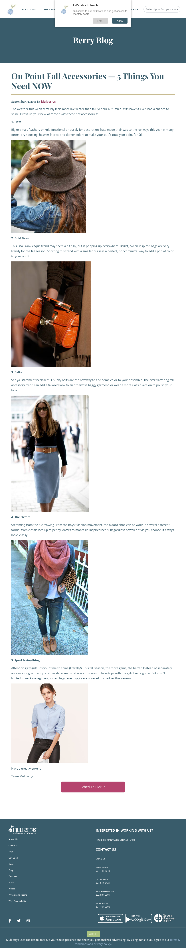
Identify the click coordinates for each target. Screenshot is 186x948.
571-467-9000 (103, 906)
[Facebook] (10, 921)
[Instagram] (28, 921)
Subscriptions (53, 9)
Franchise (131, 9)
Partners (13, 876)
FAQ (11, 851)
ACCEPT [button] (93, 933)
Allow (120, 21)
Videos (12, 888)
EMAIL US (101, 858)
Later (100, 21)
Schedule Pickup (93, 787)
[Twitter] (19, 921)
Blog (11, 870)
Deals (11, 864)
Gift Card (13, 857)
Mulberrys (48, 102)
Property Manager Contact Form (115, 839)
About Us (13, 839)
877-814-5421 (103, 882)
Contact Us (106, 849)
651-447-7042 (103, 870)
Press (11, 882)
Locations (29, 9)
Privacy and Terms (18, 894)
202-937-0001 (103, 894)
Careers (13, 845)
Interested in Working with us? (124, 830)
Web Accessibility (17, 900)
